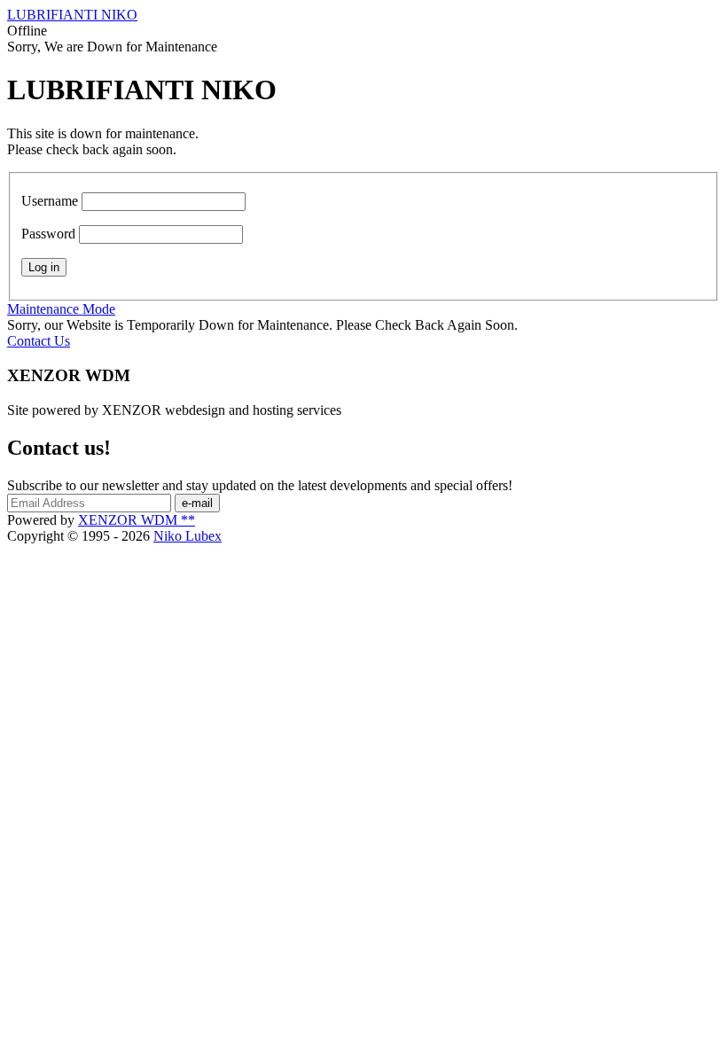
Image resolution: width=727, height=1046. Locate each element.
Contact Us (38, 340)
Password (48, 233)
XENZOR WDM (136, 519)
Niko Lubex (187, 535)
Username (49, 200)
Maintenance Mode (61, 308)
